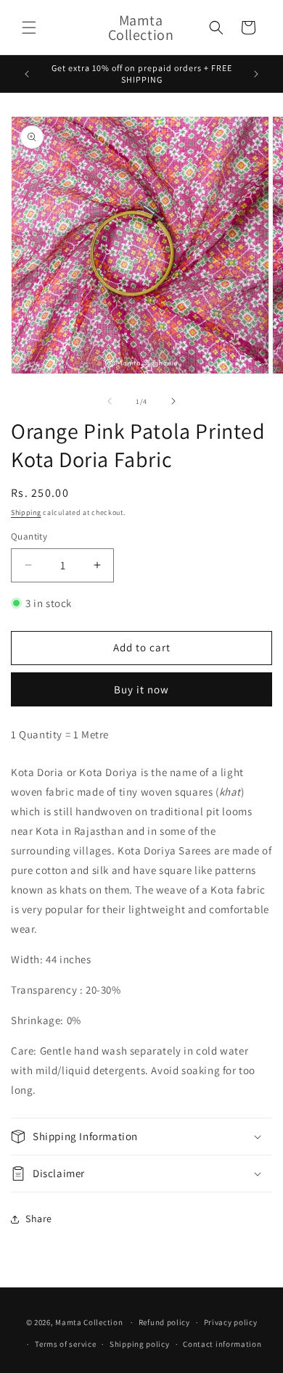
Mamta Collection (89, 1322)
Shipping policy (140, 1344)
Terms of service (65, 1344)
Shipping (26, 512)
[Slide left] (110, 401)
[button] (29, 28)
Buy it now (141, 689)
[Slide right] (173, 401)
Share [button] (38, 1218)
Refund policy (164, 1322)
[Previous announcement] (27, 74)
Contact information (222, 1344)
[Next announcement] (256, 74)
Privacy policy (231, 1322)
